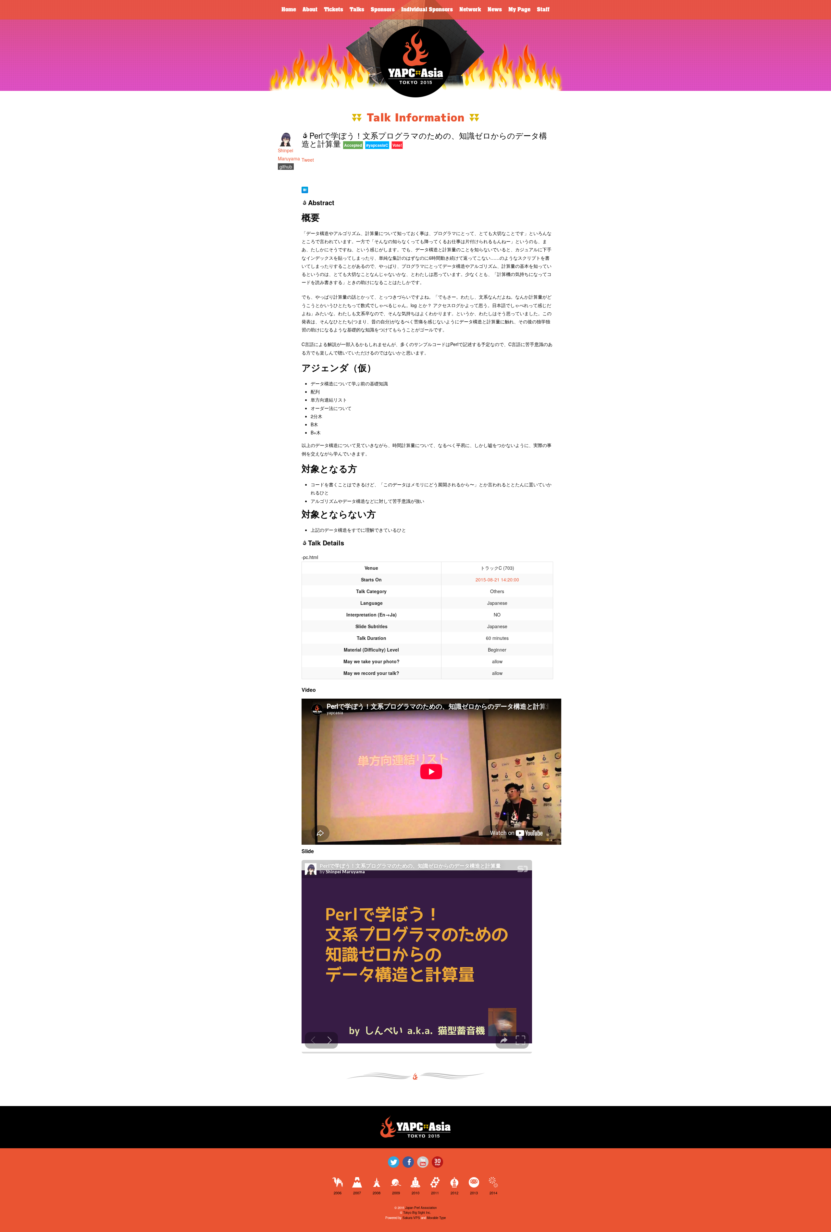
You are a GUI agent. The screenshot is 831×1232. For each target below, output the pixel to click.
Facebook (408, 1162)
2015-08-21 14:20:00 (497, 579)
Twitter (393, 1162)
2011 (435, 1192)
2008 (376, 1192)
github (285, 166)
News (495, 9)
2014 (493, 1192)
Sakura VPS (411, 1217)
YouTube (422, 1162)
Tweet (308, 159)
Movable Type (436, 1217)
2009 (396, 1192)
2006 (337, 1192)
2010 (415, 1192)
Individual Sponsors (427, 9)
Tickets (333, 9)
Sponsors (383, 9)
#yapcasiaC (377, 145)
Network (470, 9)
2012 (454, 1192)
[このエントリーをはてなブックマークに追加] (305, 189)
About (310, 9)
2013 (474, 1192)
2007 (357, 1192)
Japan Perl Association (421, 1207)
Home (288, 9)
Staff (543, 9)
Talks (357, 9)
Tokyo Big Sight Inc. (417, 1212)
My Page (519, 9)
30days (437, 1162)
